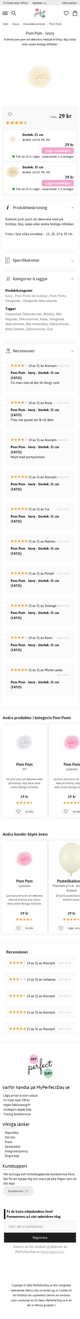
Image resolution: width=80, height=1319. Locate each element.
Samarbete (12, 1147)
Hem (5, 24)
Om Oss (10, 1137)
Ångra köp (12, 1156)
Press (8, 1142)
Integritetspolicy (16, 1151)
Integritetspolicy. (52, 1252)
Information (69, 3)
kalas (29, 224)
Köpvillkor (12, 1133)
